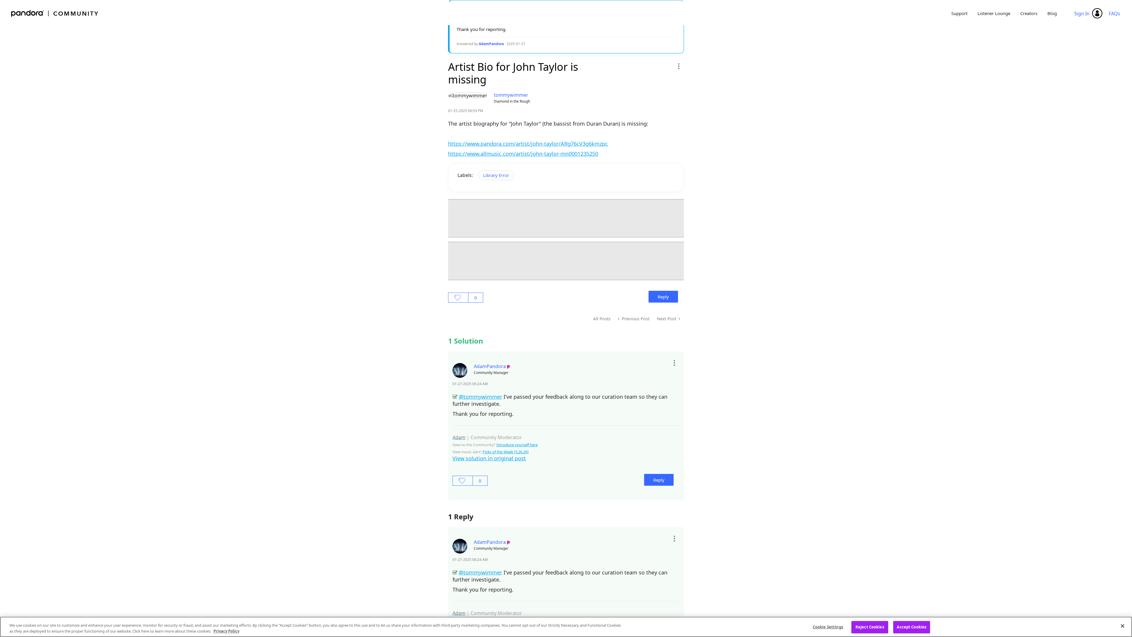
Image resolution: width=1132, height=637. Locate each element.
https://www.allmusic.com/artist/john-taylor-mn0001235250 (523, 153)
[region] (566, 627)
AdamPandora (491, 43)
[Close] (1122, 626)
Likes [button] (458, 297)
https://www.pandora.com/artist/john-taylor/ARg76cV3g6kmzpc (528, 143)
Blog (1052, 13)
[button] (678, 66)
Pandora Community (55, 13)
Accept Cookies (911, 627)
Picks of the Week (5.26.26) (506, 451)
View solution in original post (489, 458)
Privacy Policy (226, 630)
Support (959, 13)
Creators (1028, 13)
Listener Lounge (994, 13)
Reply (663, 297)
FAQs (1114, 13)
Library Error (496, 175)
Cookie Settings (828, 627)
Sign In (1082, 13)
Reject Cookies (869, 627)
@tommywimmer (480, 396)
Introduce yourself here (517, 444)
